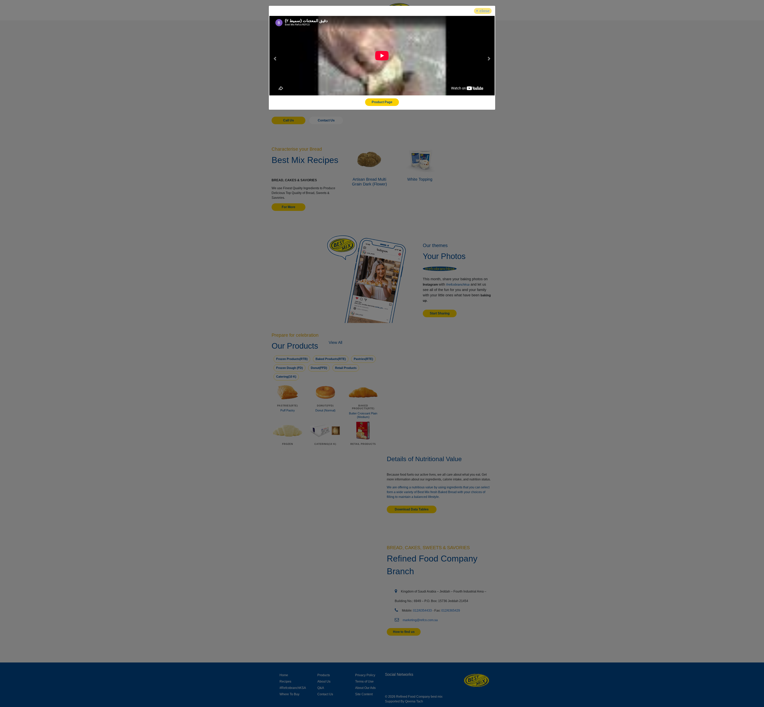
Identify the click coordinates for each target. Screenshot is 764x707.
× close (483, 11)
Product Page (382, 102)
